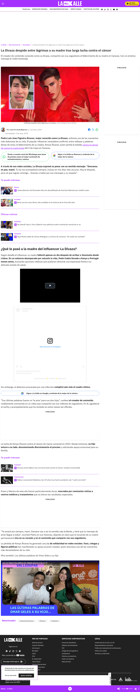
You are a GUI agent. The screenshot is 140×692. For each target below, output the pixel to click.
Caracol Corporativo (38, 667)
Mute (118, 688)
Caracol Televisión (38, 645)
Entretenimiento (14, 45)
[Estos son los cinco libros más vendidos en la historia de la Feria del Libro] (7, 203)
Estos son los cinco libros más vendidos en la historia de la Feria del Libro (46, 202)
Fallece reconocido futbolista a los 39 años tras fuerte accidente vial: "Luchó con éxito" (51, 480)
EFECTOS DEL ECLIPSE (91, 9)
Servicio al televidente (69, 643)
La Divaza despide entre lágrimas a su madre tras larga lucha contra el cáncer (58, 45)
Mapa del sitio (66, 661)
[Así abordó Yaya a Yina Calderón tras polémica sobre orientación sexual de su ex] (7, 225)
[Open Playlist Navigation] (138, 689)
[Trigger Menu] (3, 3)
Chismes (42, 621)
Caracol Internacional (39, 664)
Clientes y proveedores (69, 656)
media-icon (70, 689)
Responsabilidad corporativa (104, 645)
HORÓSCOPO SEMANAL (40, 9)
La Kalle (3, 45)
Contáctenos (66, 653)
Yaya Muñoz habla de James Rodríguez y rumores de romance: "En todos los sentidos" (51, 237)
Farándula (26, 45)
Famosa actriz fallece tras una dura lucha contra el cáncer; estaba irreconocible (48, 468)
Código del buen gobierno (70, 651)
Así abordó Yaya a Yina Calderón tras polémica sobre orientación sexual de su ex (49, 224)
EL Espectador (37, 659)
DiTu (33, 656)
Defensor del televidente (69, 645)
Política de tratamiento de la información (108, 648)
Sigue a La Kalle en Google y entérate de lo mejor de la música (52, 393)
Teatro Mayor (36, 661)
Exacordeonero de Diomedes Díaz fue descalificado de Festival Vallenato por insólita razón (53, 190)
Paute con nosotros (68, 659)
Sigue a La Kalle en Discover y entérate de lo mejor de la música (76, 155)
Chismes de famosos (26, 621)
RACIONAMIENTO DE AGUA (59, 9)
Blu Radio (35, 651)
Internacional (18, 477)
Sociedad (17, 199)
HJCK (34, 653)
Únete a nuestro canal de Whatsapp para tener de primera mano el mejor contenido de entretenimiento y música (27, 156)
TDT (63, 648)
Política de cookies (101, 651)
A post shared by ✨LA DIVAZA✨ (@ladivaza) (50, 378)
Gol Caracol (36, 648)
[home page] (70, 3)
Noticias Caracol (37, 643)
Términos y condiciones (102, 653)
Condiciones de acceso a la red (104, 643)
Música (16, 187)
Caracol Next (36, 670)
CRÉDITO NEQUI (75, 9)
